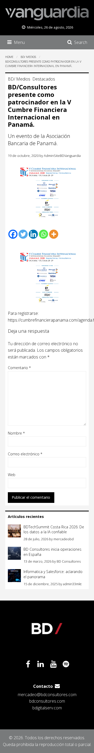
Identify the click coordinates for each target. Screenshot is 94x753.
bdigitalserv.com (47, 708)
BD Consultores (69, 561)
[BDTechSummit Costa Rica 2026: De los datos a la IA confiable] (14, 530)
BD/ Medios (19, 79)
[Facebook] (12, 234)
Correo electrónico (25, 453)
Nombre (16, 433)
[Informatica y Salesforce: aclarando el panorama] (14, 575)
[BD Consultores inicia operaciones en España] (14, 553)
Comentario (19, 367)
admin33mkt (72, 584)
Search (80, 42)
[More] (53, 234)
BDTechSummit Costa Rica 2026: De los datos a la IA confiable (54, 529)
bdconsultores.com (47, 701)
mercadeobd (64, 539)
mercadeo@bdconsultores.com (47, 694)
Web (11, 474)
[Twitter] (23, 234)
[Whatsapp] (43, 234)
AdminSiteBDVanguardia (62, 155)
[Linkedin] (33, 234)
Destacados (43, 79)
